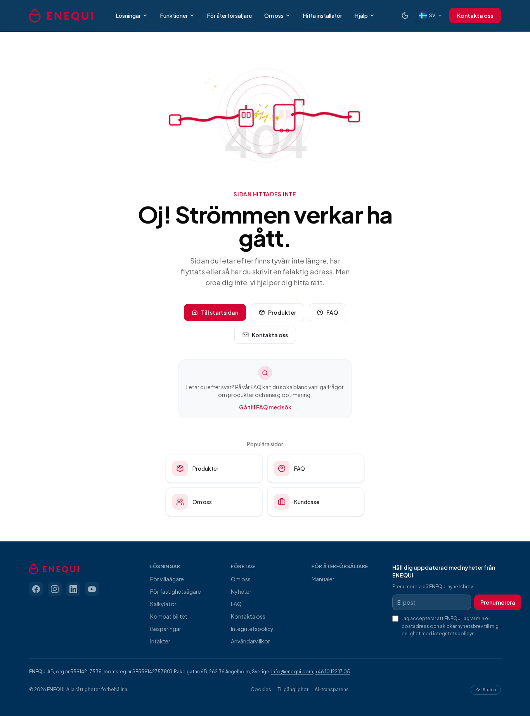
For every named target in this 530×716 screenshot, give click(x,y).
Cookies (261, 689)
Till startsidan (219, 312)
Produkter (282, 312)
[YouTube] (92, 589)
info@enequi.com (292, 671)
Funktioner (174, 15)
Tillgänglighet (292, 689)
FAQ (332, 312)
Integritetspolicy (252, 628)
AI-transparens (332, 689)
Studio (489, 689)
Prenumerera (497, 602)
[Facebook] (36, 589)
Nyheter (241, 591)
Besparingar (165, 628)
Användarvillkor (250, 641)
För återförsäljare (229, 15)
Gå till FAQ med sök (265, 407)
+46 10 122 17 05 (332, 671)
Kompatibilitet (168, 616)
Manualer (323, 579)
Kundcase (306, 501)
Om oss (274, 15)
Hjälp (361, 15)
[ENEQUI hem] (61, 16)
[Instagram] (55, 589)
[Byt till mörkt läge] (405, 16)
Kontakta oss (475, 15)
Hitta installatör (322, 15)
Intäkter (160, 641)
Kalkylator (163, 603)
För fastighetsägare (175, 591)
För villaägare (167, 579)
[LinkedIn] (73, 589)
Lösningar (128, 15)
